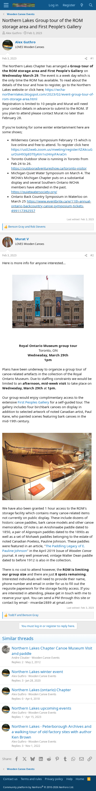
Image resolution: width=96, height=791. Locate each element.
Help (69, 779)
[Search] (90, 5)
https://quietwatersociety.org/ (34, 192)
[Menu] (6, 5)
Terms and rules (31, 779)
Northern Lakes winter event (37, 671)
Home (80, 779)
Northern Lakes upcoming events (41, 708)
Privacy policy (54, 779)
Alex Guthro (14, 33)
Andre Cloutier (21, 658)
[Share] (86, 58)
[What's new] (81, 5)
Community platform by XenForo (38, 787)
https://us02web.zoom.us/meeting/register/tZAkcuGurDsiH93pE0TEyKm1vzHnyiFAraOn (51, 151)
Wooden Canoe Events (46, 658)
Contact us (10, 779)
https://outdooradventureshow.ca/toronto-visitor (49, 168)
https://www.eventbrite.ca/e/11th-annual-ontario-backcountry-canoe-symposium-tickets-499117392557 (51, 206)
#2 (92, 255)
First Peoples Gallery (33, 402)
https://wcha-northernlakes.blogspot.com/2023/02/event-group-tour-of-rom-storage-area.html (48, 94)
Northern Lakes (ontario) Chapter (41, 689)
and (27, 227)
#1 (92, 58)
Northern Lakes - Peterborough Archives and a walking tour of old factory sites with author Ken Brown (52, 732)
